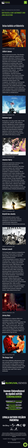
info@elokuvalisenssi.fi (11, 402)
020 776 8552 (19, 408)
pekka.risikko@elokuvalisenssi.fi (14, 406)
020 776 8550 (19, 402)
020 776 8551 (18, 405)
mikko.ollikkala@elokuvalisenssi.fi (14, 409)
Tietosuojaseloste (14, 442)
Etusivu (3, 10)
